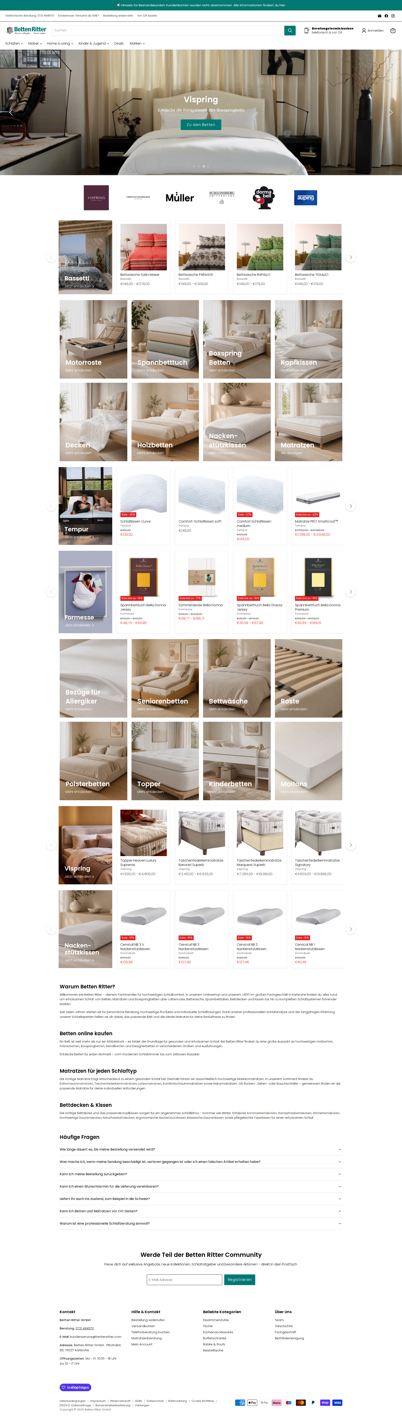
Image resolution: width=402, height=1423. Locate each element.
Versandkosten (143, 1326)
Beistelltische (213, 1350)
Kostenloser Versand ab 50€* (78, 15)
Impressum (98, 1401)
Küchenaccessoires (218, 1332)
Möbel (33, 43)
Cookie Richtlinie (203, 1401)
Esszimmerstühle (216, 1320)
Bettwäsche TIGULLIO (312, 274)
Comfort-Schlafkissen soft (200, 521)
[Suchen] (290, 30)
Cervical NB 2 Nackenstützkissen (252, 946)
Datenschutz (155, 1401)
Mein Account (141, 1344)
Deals (119, 43)
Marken (136, 43)
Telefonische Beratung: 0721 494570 (29, 15)
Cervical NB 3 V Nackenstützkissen (135, 946)
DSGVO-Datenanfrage (75, 1405)
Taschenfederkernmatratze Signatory (317, 862)
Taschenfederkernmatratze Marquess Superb (259, 862)
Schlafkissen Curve (135, 521)
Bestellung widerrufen (118, 15)
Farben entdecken (201, 124)
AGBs (138, 1401)
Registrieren (240, 1279)
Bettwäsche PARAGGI (196, 274)
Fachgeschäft (285, 1332)
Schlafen (13, 43)
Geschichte (284, 1326)
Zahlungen (142, 1405)
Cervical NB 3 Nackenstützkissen (193, 946)
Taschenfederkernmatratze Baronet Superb (201, 862)
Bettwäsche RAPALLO (253, 274)
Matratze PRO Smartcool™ (316, 521)
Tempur (125, 526)
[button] (373, 30)
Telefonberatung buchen (150, 1332)
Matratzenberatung (146, 1338)
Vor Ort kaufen (147, 15)
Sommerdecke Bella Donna (201, 605)
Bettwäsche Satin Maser (140, 274)
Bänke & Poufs (214, 1344)
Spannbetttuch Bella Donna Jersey (143, 607)
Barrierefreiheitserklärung (112, 1405)
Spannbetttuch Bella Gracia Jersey (259, 607)
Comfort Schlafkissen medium (254, 523)
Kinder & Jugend (93, 43)
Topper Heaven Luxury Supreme (138, 862)
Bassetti (125, 279)
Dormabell (127, 953)
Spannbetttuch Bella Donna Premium (317, 607)
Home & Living (59, 43)
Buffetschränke (214, 1338)
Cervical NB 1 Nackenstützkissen (310, 946)
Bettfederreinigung (289, 1338)
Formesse (127, 614)
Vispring (125, 869)
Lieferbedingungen (73, 1401)
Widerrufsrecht (120, 1401)
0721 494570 (85, 1328)
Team (279, 1320)
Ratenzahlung (177, 1401)
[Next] (351, 257)
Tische (208, 1326)
